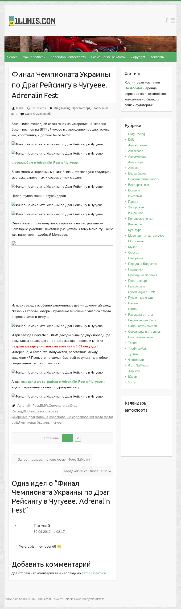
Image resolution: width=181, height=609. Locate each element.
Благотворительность (143, 179)
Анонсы (133, 168)
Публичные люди (140, 297)
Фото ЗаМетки (138, 365)
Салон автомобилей (142, 326)
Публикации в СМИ (141, 292)
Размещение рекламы (108, 57)
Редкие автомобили (142, 320)
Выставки (135, 196)
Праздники (135, 269)
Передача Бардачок (142, 264)
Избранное (135, 213)
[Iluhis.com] (32, 22)
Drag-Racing (62, 108)
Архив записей (34, 57)
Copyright (138, 57)
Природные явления (142, 275)
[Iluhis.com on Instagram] (173, 20)
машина (42, 417)
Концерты (135, 224)
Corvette (55, 405)
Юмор (132, 376)
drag (65, 405)
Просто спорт (81, 108)
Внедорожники (138, 185)
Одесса (133, 252)
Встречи (134, 190)
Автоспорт (135, 162)
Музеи (132, 247)
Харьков (134, 371)
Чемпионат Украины (34, 422)
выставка (38, 411)
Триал (132, 343)
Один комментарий (38, 113)
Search (12, 57)
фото (99, 417)
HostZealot (133, 88)
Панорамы (135, 258)
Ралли (132, 309)
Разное (133, 303)
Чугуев (56, 422)
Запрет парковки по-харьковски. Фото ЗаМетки (52, 459)
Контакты (157, 57)
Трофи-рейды (137, 348)
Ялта (131, 382)
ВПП (26, 411)
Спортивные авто (140, 337)
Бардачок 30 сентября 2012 (87, 471)
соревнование (60, 417)
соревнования (83, 417)
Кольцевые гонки (140, 218)
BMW (44, 405)
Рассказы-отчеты (140, 314)
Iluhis (19, 108)
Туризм (133, 354)
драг (32, 417)
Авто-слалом (137, 145)
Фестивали (136, 360)
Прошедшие (136, 286)
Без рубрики (137, 173)
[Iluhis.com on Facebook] (166, 20)
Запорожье (136, 207)
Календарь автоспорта (68, 57)
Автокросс (135, 151)
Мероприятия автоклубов (146, 235)
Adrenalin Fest (28, 405)
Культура (134, 230)
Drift (131, 139)
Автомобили (137, 156)
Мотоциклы (136, 241)
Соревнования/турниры (144, 331)
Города (133, 201)
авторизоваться (94, 573)
